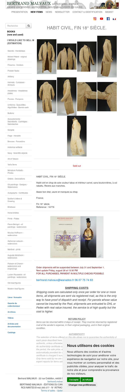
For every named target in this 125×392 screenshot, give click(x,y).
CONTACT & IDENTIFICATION (87, 11)
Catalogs (11, 332)
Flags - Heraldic (14, 135)
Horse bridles (13, 212)
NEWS (49, 11)
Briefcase (11, 207)
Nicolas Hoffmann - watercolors (15, 233)
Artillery (11, 76)
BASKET (109, 11)
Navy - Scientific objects (17, 153)
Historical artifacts (15, 147)
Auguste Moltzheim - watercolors (16, 256)
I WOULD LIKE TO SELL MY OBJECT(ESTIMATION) (19, 42)
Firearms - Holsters (15, 65)
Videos (11, 318)
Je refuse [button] (87, 379)
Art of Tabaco (13, 158)
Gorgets (11, 129)
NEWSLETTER (62, 11)
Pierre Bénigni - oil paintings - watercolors (17, 225)
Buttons (11, 113)
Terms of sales (48, 390)
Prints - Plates (13, 218)
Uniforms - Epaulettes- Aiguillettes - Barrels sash (18, 106)
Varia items (12, 164)
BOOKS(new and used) (15, 33)
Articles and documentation (14, 325)
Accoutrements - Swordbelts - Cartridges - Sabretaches (18, 121)
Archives (12, 312)
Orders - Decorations (16, 178)
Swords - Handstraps (16, 50)
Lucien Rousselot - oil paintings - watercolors (17, 275)
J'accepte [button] (74, 379)
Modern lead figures (16, 288)
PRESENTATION (19, 11)
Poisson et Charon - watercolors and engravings (16, 266)
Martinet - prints (14, 249)
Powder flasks (13, 70)
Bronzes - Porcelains (16, 141)
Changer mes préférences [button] (82, 384)
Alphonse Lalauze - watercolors (16, 242)
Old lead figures (14, 282)
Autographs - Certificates (18, 192)
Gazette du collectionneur (14, 304)
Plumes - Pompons (15, 99)
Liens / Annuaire (15, 297)
